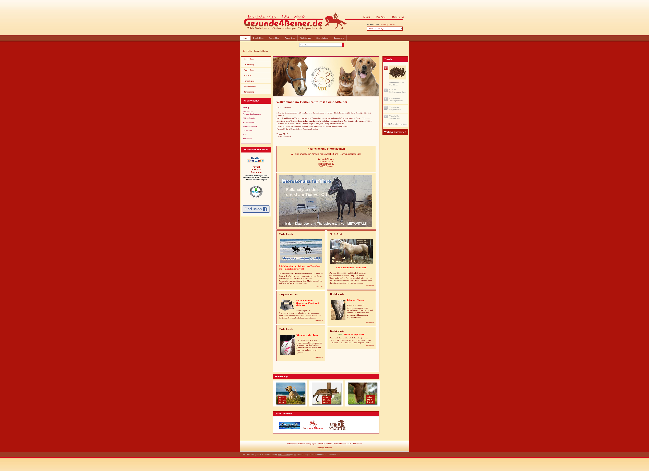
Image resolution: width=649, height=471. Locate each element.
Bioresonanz (339, 38)
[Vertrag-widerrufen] (395, 134)
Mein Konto (381, 17)
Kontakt (366, 17)
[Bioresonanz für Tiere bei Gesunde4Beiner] (325, 226)
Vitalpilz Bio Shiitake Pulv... (395, 117)
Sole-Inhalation (322, 38)
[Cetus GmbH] (289, 425)
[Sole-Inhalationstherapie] (301, 251)
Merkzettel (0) (398, 17)
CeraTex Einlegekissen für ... (397, 91)
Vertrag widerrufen (324, 448)
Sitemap (246, 108)
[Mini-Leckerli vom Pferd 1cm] (395, 72)
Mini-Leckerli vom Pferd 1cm (396, 84)
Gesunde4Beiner (323, 21)
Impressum (247, 139)
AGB (245, 135)
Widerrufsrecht (249, 118)
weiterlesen (370, 286)
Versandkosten (284, 454)
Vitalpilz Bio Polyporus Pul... (396, 108)
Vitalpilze (247, 75)
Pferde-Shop (290, 38)
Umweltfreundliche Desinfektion (351, 267)
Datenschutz (248, 131)
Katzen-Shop (274, 38)
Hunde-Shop (258, 38)
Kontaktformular (249, 122)
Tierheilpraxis (305, 38)
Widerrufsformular (250, 126)
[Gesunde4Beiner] (313, 425)
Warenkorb (373, 24)
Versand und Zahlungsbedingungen (252, 113)
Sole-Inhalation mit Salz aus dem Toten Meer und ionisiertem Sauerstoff (300, 267)
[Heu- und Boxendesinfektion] (351, 251)
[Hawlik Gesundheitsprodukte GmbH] (337, 425)
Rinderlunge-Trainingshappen (396, 99)
